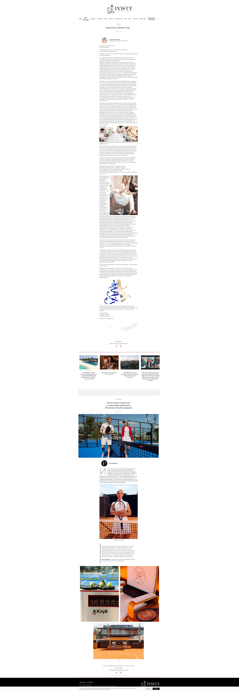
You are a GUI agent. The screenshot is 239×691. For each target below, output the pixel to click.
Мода (105, 18)
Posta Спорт (121, 665)
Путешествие (142, 18)
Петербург (99, 18)
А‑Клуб (127, 665)
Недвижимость (119, 18)
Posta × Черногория (86, 18)
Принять (156, 688)
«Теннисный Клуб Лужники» (110, 665)
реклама (90, 682)
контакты (82, 682)
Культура (93, 18)
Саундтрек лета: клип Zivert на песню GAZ (109, 373)
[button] (97, 641)
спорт (132, 665)
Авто (125, 18)
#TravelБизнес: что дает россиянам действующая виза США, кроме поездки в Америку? (129, 375)
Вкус (130, 18)
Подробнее (148, 688)
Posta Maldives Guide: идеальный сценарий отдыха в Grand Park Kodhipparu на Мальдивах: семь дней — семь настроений (88, 376)
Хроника (135, 18)
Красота (111, 18)
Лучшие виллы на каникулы (151, 18)
